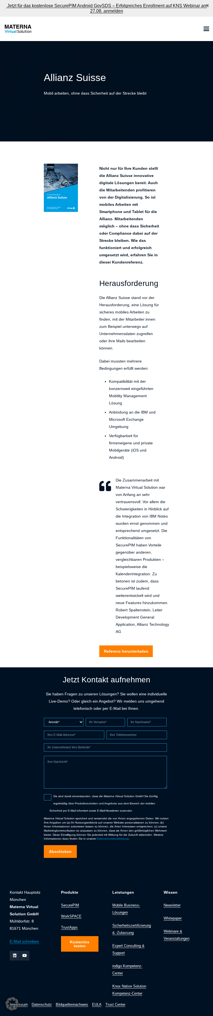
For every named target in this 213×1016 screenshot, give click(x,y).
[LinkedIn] (14, 956)
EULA (97, 1005)
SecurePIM (70, 905)
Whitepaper (173, 918)
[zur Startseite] (17, 29)
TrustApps (69, 927)
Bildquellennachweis (72, 1005)
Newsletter (172, 905)
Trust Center (115, 1005)
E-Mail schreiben (24, 941)
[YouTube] (24, 956)
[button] (206, 29)
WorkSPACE (71, 916)
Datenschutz (42, 1005)
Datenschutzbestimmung (113, 838)
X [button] (207, 5)
